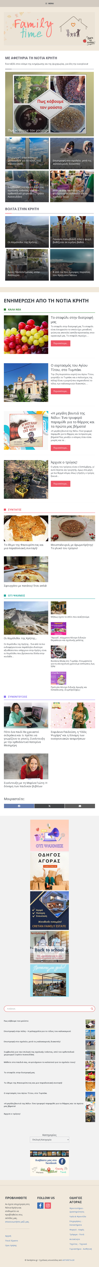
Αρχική (8, 1235)
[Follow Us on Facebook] (40, 1205)
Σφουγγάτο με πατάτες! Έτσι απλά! (25, 585)
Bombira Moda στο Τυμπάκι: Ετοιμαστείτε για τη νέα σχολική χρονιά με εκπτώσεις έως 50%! (73, 664)
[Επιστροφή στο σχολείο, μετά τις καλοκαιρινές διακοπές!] (90, 1045)
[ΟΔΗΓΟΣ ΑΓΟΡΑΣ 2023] (49, 889)
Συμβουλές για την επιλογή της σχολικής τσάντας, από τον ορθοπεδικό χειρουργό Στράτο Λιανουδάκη (26, 191)
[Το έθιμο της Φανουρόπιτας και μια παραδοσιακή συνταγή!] (90, 1086)
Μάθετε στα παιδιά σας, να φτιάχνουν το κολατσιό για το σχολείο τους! (70, 193)
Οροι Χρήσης (11, 1245)
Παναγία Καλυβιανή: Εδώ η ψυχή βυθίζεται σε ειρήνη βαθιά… (72, 240)
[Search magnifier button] (92, 1009)
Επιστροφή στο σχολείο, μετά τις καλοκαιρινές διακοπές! (72, 162)
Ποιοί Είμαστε (11, 1240)
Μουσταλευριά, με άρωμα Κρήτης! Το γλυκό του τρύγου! (72, 546)
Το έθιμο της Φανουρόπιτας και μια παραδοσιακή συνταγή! (24, 546)
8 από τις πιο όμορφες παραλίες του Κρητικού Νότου (71, 273)
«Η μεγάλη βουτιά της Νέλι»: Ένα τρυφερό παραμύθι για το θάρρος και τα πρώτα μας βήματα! (72, 419)
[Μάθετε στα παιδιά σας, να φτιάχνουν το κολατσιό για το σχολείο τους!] (90, 1066)
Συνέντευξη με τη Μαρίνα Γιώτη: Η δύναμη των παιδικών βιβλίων (25, 784)
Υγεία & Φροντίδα (77, 1216)
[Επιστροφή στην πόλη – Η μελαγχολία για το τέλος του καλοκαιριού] (90, 1035)
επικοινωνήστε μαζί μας (17, 1221)
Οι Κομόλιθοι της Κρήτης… (23, 242)
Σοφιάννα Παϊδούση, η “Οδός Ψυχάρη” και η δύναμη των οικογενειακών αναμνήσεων (69, 735)
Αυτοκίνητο (74, 1239)
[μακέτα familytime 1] (49, 929)
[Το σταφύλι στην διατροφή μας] (90, 1076)
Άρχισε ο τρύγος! (64, 462)
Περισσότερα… (60, 343)
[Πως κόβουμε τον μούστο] (90, 1025)
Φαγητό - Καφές (76, 1229)
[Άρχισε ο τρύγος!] (90, 1117)
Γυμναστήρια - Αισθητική (80, 1249)
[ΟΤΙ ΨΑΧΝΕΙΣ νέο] (49, 850)
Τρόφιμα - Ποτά (76, 1234)
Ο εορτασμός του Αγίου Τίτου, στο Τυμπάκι (69, 367)
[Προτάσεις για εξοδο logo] (49, 996)
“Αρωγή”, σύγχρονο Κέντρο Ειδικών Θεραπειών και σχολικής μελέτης (68, 639)
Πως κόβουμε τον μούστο (28, 130)
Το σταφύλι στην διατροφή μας (72, 319)
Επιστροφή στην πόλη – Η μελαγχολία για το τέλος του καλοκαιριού (24, 160)
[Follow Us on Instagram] (48, 1205)
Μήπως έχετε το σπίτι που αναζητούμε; (70, 616)
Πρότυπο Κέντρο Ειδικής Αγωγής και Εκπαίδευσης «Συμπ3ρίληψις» (69, 688)
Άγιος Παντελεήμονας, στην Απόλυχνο (24, 273)
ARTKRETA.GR (68, 1260)
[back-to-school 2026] (49, 962)
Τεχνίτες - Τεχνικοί (78, 1244)
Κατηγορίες (49, 1135)
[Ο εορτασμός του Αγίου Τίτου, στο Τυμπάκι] (90, 1097)
